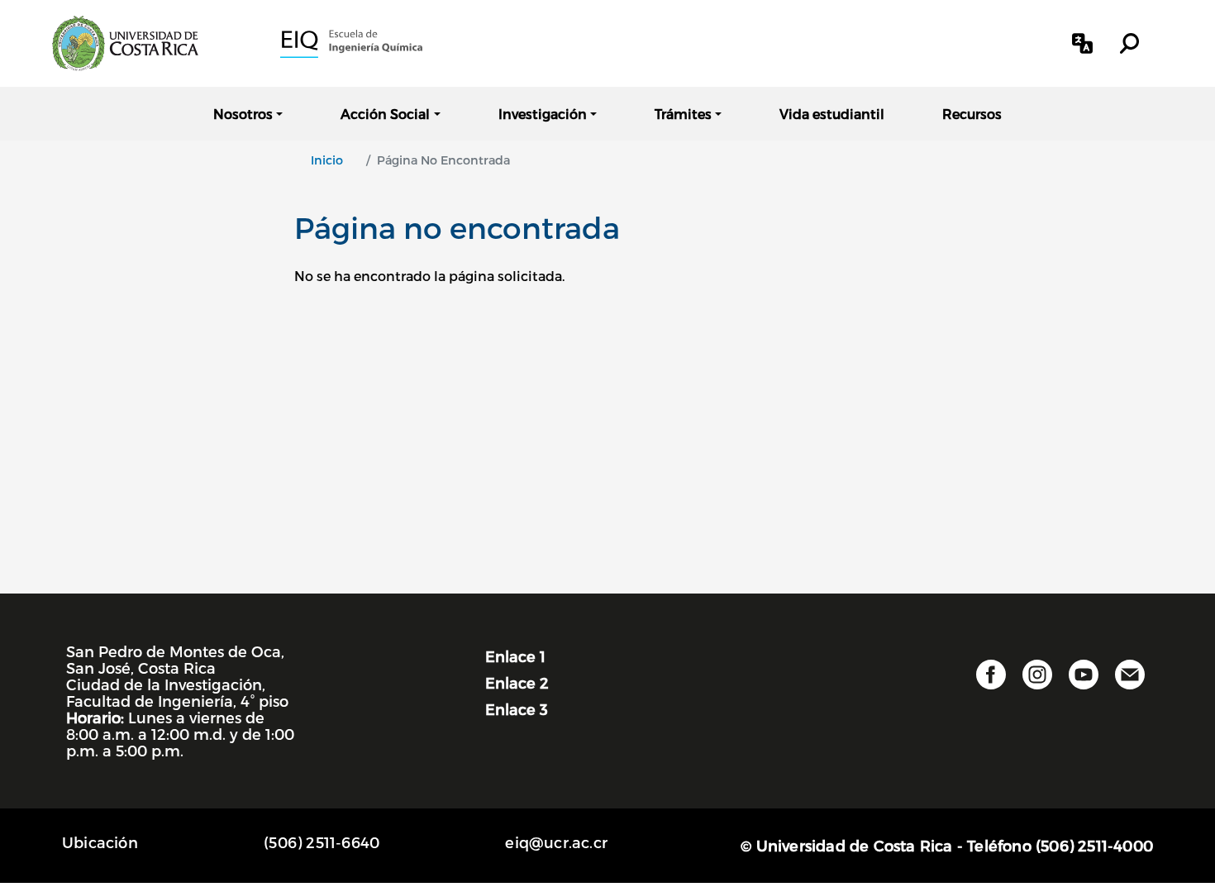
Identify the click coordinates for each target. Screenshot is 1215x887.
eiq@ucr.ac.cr (556, 842)
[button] (1082, 43)
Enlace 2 (517, 682)
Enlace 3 (516, 709)
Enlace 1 (515, 656)
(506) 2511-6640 (321, 842)
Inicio (327, 160)
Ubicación (100, 842)
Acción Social (385, 114)
